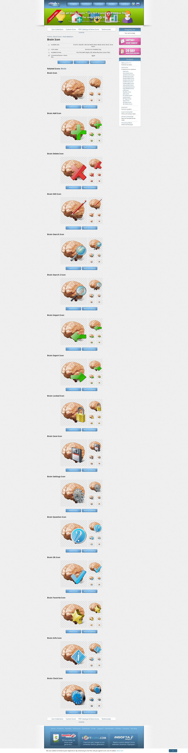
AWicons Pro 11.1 (126, 63)
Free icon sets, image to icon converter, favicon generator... (94, 743)
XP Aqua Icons (127, 99)
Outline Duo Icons (128, 82)
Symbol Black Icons (128, 78)
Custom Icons (71, 29)
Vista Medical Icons (128, 88)
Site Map (134, 728)
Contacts (125, 728)
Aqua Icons (126, 100)
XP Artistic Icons (127, 95)
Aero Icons (126, 94)
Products (73, 4)
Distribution (109, 728)
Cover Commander (128, 112)
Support (100, 728)
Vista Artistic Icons (128, 85)
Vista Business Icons (129, 87)
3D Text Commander (128, 118)
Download (125, 4)
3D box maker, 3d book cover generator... (68, 742)
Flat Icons (125, 71)
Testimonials (106, 29)
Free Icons (99, 4)
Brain (63, 68)
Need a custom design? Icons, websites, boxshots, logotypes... (124, 743)
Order (93, 728)
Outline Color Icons (128, 80)
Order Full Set (81, 62)
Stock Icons (86, 4)
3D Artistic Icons (127, 104)
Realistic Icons (127, 92)
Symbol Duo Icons (128, 76)
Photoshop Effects (127, 123)
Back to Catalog (89, 107)
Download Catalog (98, 62)
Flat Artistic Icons (128, 73)
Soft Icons (126, 90)
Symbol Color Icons (128, 75)
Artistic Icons (126, 97)
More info (120, 751)
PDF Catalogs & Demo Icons (88, 29)
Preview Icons (65, 62)
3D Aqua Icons (127, 102)
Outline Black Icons (128, 83)
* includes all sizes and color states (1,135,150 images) (94, 21)
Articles (118, 728)
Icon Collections (57, 29)
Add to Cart (73, 107)
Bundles (112, 4)
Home (53, 728)
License (81, 32)
